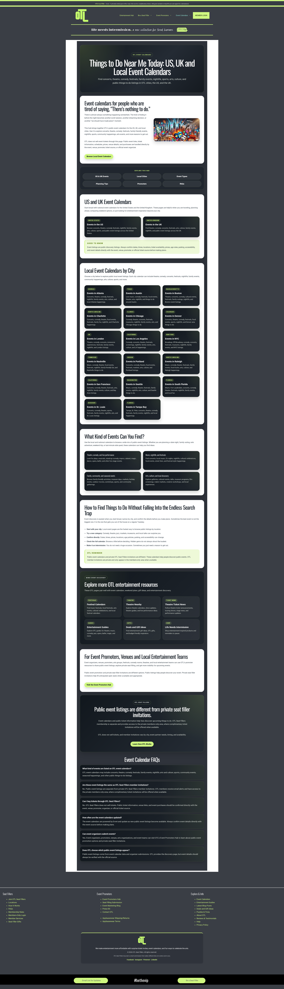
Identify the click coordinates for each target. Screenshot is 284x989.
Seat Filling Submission (112, 902)
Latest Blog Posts (204, 906)
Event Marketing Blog (111, 906)
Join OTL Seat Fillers (17, 899)
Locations (12, 902)
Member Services (15, 918)
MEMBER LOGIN (201, 15)
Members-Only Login (17, 915)
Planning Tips (102, 184)
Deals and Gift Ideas (205, 909)
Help (198, 922)
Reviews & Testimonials (206, 918)
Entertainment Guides (206, 902)
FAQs (182, 184)
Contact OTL (108, 912)
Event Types (182, 176)
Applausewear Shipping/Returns (116, 918)
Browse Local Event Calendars (99, 156)
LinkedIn (154, 960)
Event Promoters (162, 15)
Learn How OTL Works (142, 744)
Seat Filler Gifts (14, 922)
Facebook (130, 960)
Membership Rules (16, 912)
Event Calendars (182, 15)
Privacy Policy (202, 925)
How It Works (14, 906)
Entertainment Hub (127, 15)
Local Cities (142, 176)
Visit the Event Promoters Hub (99, 685)
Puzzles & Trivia (203, 912)
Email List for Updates (91, 980)
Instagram (138, 960)
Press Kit (106, 909)
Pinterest (146, 960)
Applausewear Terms (111, 921)
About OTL (201, 915)
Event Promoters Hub (112, 899)
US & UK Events (102, 176)
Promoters (142, 184)
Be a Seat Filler (143, 15)
